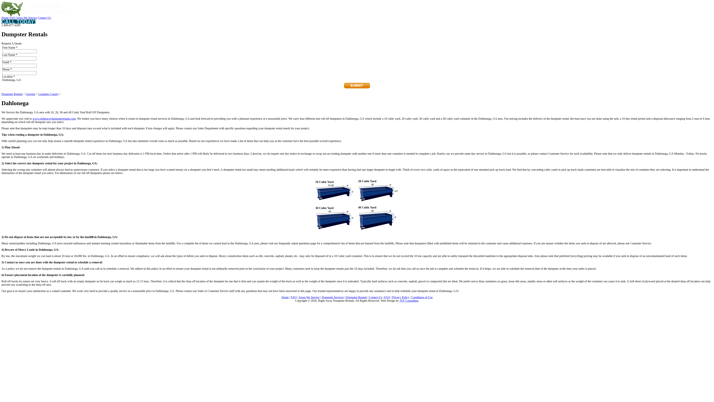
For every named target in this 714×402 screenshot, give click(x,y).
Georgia (30, 94)
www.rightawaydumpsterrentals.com (54, 118)
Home (5, 17)
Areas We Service (26, 17)
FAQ (12, 17)
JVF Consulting (409, 300)
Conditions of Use (422, 297)
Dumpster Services (333, 297)
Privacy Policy (400, 297)
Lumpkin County (48, 94)
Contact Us (44, 17)
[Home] (35, 15)
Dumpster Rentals (11, 94)
